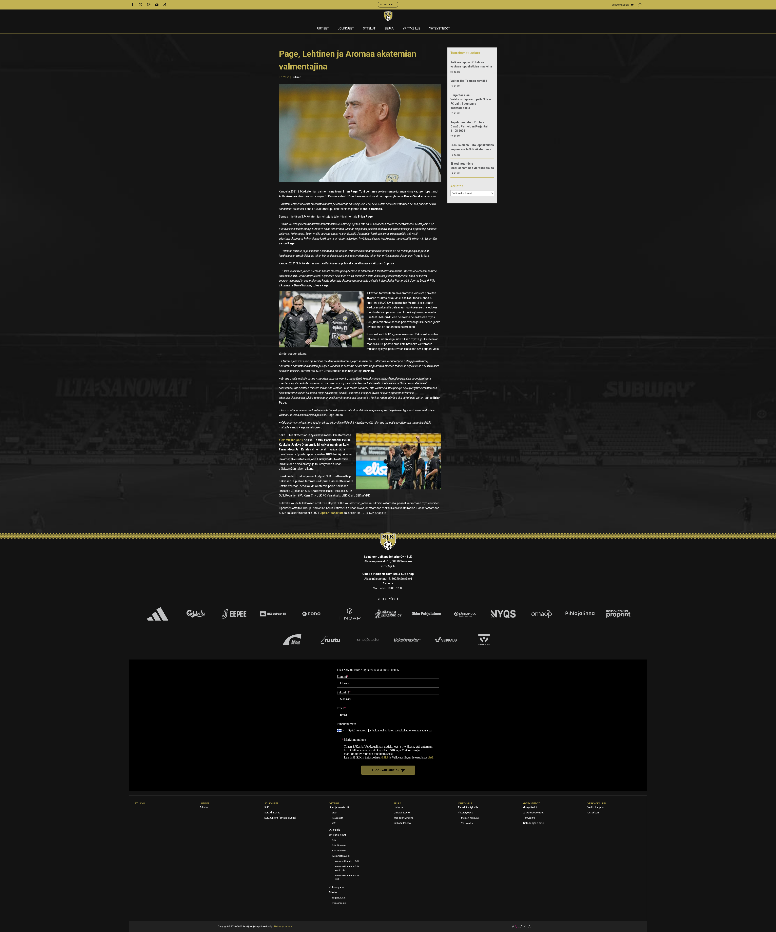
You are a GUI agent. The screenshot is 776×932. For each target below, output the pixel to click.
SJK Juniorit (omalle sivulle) (280, 817)
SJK (266, 807)
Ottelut (369, 28)
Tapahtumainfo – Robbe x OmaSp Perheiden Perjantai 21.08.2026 (469, 126)
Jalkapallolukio (402, 823)
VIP (333, 823)
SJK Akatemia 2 (340, 850)
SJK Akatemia (272, 812)
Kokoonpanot (337, 887)
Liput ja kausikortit (339, 807)
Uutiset (323, 28)
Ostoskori (593, 812)
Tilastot (333, 892)
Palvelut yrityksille (468, 807)
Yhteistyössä (465, 812)
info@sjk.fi (388, 566)
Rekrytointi (529, 817)
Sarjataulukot (338, 897)
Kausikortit (337, 818)
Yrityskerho (467, 823)
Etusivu (140, 803)
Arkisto (204, 807)
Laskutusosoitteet (533, 812)
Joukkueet (346, 28)
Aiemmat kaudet (340, 856)
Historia (398, 807)
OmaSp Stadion (402, 812)
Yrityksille (411, 28)
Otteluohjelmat (337, 835)
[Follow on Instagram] (149, 4)
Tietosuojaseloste (533, 823)
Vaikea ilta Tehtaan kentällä (468, 80)
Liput (334, 812)
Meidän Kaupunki (470, 818)
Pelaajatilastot (339, 903)
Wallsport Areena (403, 817)
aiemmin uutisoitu (291, 440)
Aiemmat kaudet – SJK (347, 861)
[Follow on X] (140, 4)
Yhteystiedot (439, 28)
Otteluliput (388, 4)
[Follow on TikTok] (165, 4)
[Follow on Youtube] (157, 4)
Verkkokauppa (620, 4)
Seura (389, 28)
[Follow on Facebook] (132, 4)
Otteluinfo (335, 829)
